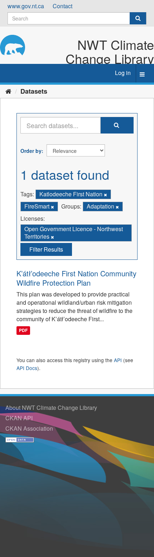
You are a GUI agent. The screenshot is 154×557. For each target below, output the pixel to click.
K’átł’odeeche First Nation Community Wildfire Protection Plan (76, 278)
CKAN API (19, 418)
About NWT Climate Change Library (51, 407)
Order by (31, 150)
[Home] (8, 90)
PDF (23, 330)
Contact (62, 6)
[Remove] (105, 194)
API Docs (26, 367)
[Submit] (138, 18)
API (118, 360)
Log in (123, 73)
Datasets (33, 91)
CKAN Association (29, 428)
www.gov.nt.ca (26, 6)
